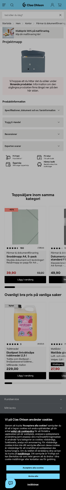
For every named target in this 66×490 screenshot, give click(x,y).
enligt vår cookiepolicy (22, 431)
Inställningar (33, 484)
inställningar (24, 454)
